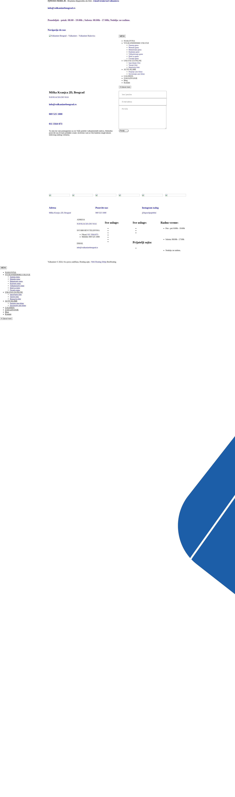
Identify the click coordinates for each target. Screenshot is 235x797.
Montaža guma (115, 230)
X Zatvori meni (125, 87)
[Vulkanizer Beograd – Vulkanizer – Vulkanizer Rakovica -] (72, 36)
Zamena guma (115, 228)
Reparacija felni (144, 233)
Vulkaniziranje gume (118, 237)
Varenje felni (142, 230)
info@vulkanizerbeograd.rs (87, 247)
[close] (49, 1)
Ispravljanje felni (144, 228)
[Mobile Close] (1, 265)
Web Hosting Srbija (99, 262)
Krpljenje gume (116, 235)
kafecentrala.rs (143, 248)
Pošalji (122, 131)
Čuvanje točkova (116, 241)
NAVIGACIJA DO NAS (59, 97)
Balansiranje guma (117, 233)
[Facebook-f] (80, 256)
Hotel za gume (115, 239)
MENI (122, 36)
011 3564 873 (93, 235)
